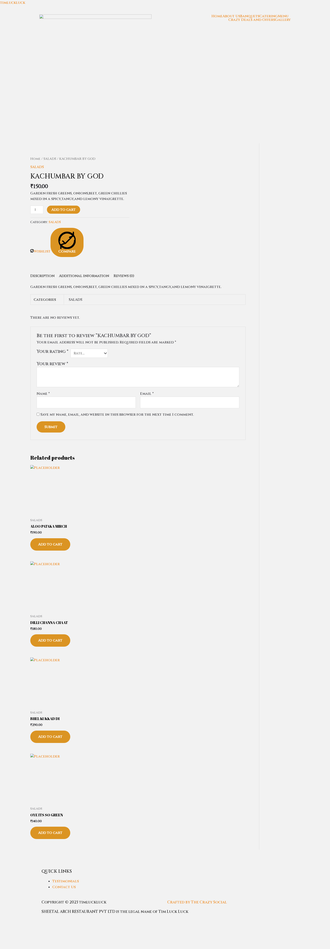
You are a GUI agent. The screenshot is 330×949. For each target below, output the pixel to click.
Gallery (283, 20)
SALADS (50, 159)
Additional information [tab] (84, 275)
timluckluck (12, 2)
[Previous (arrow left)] (8, 930)
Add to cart (63, 209)
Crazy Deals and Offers (251, 20)
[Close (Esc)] (58, 922)
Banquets (249, 16)
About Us (231, 16)
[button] (284, 16)
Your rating (52, 351)
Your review (52, 364)
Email (147, 393)
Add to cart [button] (50, 544)
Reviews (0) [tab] (124, 275)
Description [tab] (42, 275)
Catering (268, 16)
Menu (283, 16)
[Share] (41, 922)
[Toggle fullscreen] (24, 922)
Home (216, 16)
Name (43, 393)
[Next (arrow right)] (24, 930)
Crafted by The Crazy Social (197, 902)
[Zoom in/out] (8, 922)
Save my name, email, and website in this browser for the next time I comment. (117, 414)
